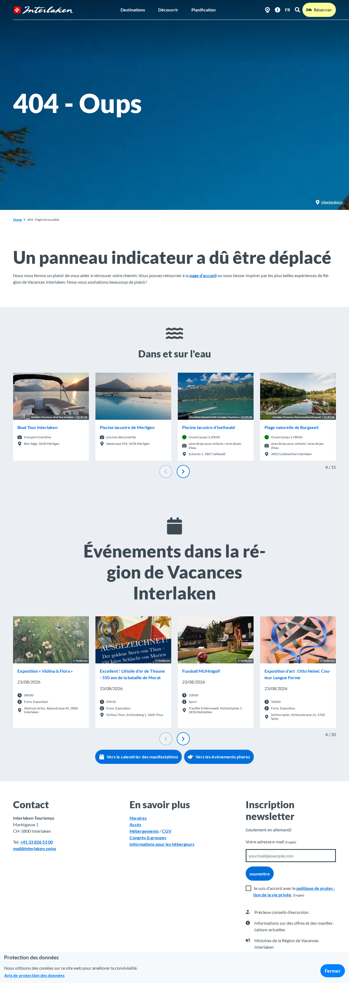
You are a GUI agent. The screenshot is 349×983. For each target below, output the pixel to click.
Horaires (138, 817)
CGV (166, 831)
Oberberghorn (331, 202)
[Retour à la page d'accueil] (43, 10)
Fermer (333, 971)
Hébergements (144, 831)
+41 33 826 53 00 (36, 841)
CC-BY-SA (82, 417)
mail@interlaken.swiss (34, 848)
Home (17, 220)
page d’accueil (202, 275)
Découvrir (168, 9)
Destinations (133, 9)
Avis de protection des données (34, 975)
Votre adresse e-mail (271, 841)
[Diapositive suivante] (183, 471)
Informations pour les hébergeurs (162, 844)
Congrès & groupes (148, 837)
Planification (203, 9)
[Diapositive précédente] (165, 471)
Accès (135, 824)
